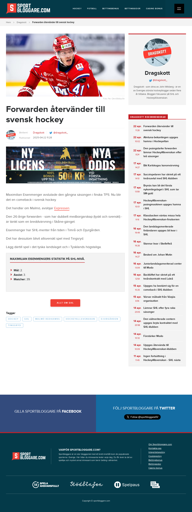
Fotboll (92, 8)
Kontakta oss (154, 448)
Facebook (72, 411)
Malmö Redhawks (47, 319)
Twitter (167, 408)
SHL (26, 319)
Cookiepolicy (155, 456)
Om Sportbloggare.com (160, 444)
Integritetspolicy (156, 452)
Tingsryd (14, 325)
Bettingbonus (110, 8)
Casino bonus (154, 8)
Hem (8, 22)
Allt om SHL (65, 303)
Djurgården (109, 319)
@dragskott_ (60, 132)
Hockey (77, 8)
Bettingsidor (132, 8)
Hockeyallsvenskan (80, 319)
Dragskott (21, 22)
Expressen (61, 208)
